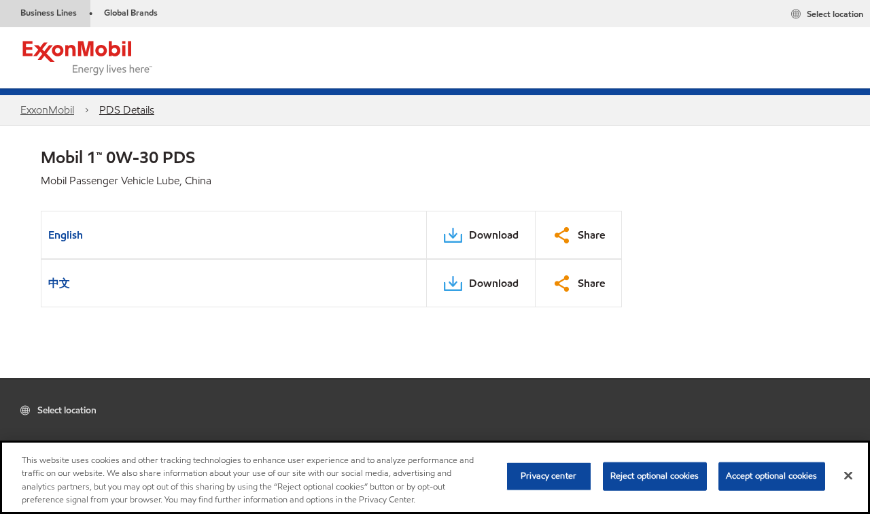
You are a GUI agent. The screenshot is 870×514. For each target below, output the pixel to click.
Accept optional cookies (772, 476)
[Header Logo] (87, 57)
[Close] (848, 475)
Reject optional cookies (654, 476)
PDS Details (126, 110)
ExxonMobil (47, 110)
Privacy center (548, 476)
